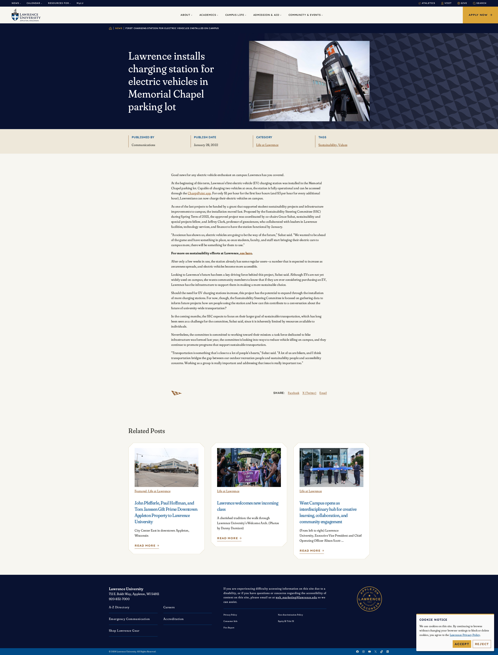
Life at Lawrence (267, 145)
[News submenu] (20, 3)
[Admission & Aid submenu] (280, 15)
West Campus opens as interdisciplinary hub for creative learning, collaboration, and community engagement (328, 512)
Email (323, 393)
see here (246, 253)
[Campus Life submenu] (245, 15)
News (118, 28)
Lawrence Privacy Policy (465, 635)
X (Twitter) (309, 393)
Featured (141, 491)
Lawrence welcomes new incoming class (247, 506)
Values (342, 145)
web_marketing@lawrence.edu (296, 597)
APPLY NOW (478, 14)
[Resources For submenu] (70, 3)
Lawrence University (126, 588)
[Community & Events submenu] (322, 15)
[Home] (110, 28)
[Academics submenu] (217, 15)
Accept (462, 644)
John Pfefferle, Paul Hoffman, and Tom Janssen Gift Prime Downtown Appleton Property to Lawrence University (166, 512)
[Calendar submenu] (41, 3)
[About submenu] (191, 15)
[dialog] (455, 632)
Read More (146, 546)
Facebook (293, 393)
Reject (482, 644)
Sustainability (327, 145)
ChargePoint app (199, 193)
